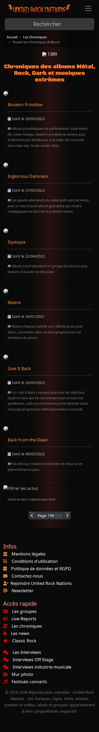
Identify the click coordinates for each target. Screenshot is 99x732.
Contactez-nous (27, 576)
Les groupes (24, 611)
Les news (20, 633)
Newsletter (23, 591)
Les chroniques (35, 37)
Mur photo (22, 674)
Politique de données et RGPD (41, 568)
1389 (51, 54)
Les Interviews (27, 652)
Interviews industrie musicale (42, 667)
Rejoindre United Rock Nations (41, 583)
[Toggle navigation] (88, 8)
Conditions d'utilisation (35, 561)
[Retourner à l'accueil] (39, 8)
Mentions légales (29, 554)
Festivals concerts (29, 682)
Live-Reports (24, 619)
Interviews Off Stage (33, 659)
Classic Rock (24, 641)
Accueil (12, 37)
